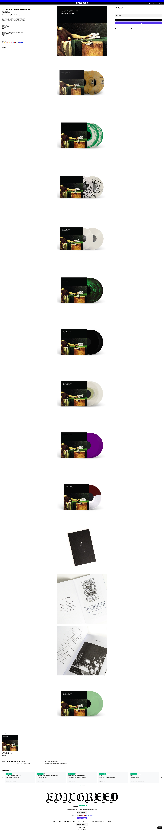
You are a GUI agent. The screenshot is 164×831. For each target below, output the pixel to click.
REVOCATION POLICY (90, 821)
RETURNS (84, 821)
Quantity (116, 11)
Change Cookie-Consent (82, 829)
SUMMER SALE (23, 3)
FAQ (56, 821)
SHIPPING (74, 821)
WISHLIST (109, 821)
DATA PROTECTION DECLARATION (100, 821)
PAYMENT (79, 821)
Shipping (121, 8)
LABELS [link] (12, 3)
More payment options (138, 25)
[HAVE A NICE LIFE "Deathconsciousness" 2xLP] (10, 743)
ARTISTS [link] (8, 3)
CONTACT (60, 821)
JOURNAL (28, 3)
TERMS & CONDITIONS (67, 821)
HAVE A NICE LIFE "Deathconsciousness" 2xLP (7, 753)
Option (116, 13)
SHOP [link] (3, 3)
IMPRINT (54, 821)
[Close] (163, 1)
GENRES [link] (17, 3)
